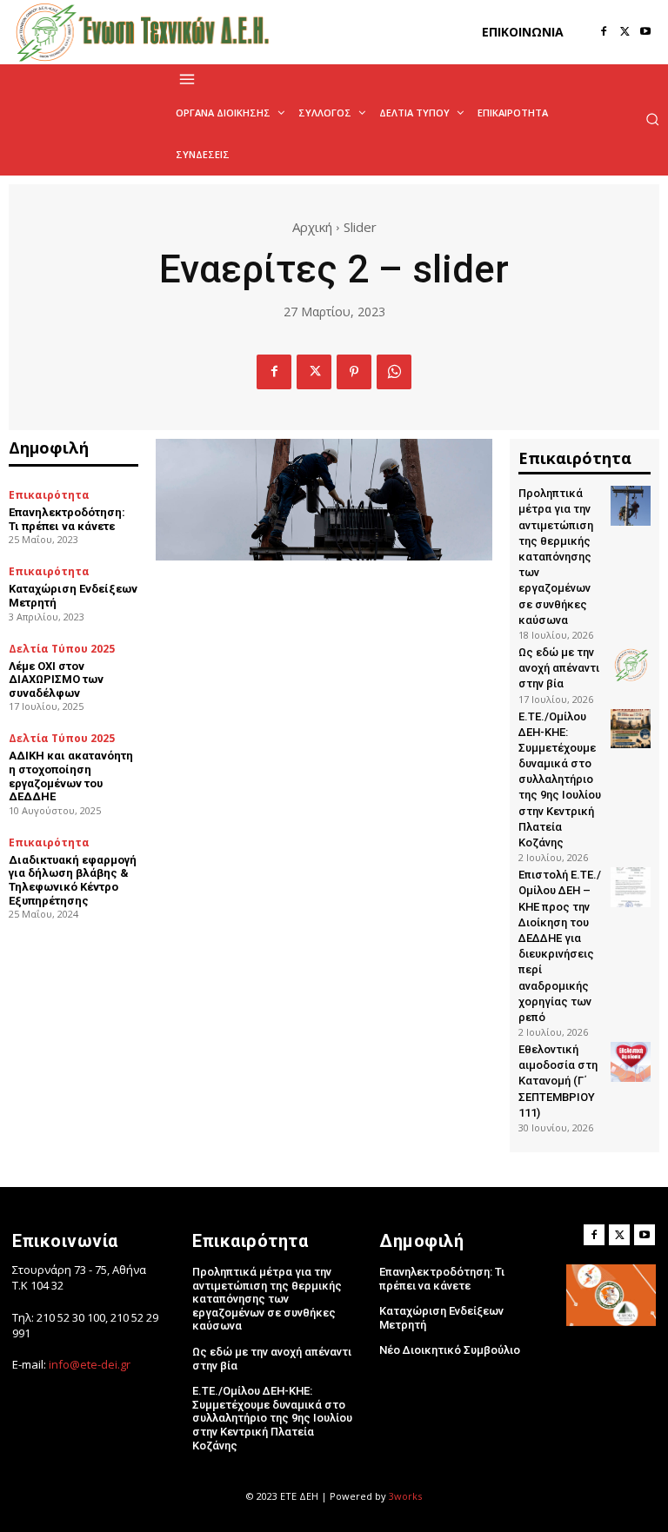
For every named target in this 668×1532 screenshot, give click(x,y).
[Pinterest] (354, 372)
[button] (652, 119)
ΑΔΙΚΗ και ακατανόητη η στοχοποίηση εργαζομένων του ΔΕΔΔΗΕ (71, 776)
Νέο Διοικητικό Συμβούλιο (449, 1349)
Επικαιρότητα (49, 495)
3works (405, 1495)
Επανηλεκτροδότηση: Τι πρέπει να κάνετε (67, 519)
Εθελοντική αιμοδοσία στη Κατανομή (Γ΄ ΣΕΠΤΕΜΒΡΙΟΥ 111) (558, 1081)
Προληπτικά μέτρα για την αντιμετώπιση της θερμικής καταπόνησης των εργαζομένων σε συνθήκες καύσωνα (555, 557)
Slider (360, 226)
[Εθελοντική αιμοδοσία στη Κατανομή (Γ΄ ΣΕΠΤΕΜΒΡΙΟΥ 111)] (631, 1062)
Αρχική (312, 226)
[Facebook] (603, 32)
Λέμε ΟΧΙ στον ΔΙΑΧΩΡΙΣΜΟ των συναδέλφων (56, 680)
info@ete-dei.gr (89, 1364)
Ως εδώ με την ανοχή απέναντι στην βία (558, 668)
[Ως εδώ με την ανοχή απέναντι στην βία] (631, 665)
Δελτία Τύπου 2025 (62, 649)
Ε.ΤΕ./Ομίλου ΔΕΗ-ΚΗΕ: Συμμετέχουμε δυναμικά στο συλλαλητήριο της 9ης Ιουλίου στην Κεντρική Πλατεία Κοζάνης (559, 780)
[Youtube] (645, 32)
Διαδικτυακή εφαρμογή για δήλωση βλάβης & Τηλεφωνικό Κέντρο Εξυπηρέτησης (73, 880)
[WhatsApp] (394, 372)
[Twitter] (624, 32)
